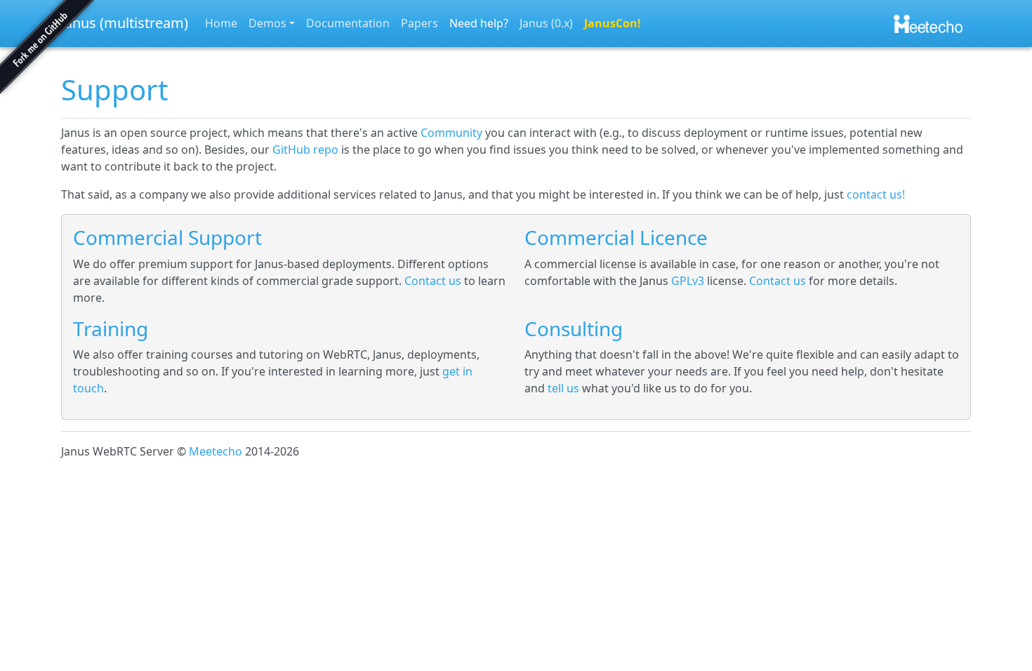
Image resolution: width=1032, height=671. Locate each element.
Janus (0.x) (546, 23)
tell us (563, 388)
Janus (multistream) (124, 22)
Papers (419, 23)
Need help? (478, 23)
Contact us (432, 280)
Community (451, 132)
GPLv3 (687, 280)
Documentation (348, 23)
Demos (267, 23)
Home (221, 23)
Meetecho (215, 451)
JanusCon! (612, 23)
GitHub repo (305, 149)
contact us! (876, 194)
